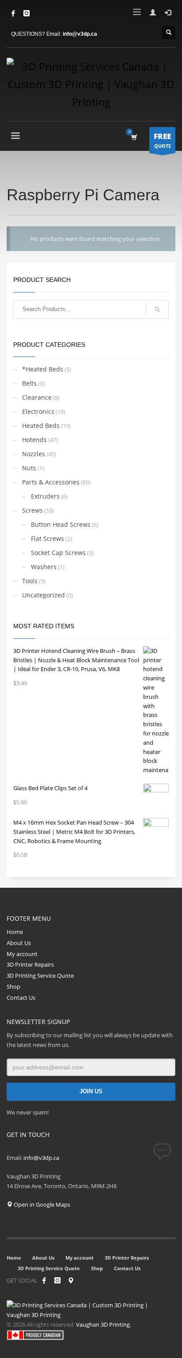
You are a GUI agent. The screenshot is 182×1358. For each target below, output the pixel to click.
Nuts (29, 468)
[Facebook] (13, 13)
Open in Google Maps (41, 1204)
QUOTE (162, 140)
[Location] (70, 1280)
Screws (32, 510)
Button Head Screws (61, 524)
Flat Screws (47, 538)
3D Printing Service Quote (40, 975)
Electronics (38, 411)
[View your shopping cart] (133, 137)
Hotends (34, 439)
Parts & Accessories (51, 482)
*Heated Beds (42, 369)
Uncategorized (43, 595)
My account (22, 954)
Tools (30, 581)
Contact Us (21, 998)
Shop (13, 986)
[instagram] (26, 13)
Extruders (45, 496)
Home (15, 932)
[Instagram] (57, 1280)
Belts (29, 383)
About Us (19, 943)
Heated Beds (41, 425)
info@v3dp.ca (80, 34)
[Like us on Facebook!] (44, 1280)
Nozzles (33, 454)
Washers (44, 567)
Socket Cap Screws (58, 552)
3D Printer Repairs (30, 964)
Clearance (37, 397)
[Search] (157, 309)
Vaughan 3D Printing (103, 1324)
